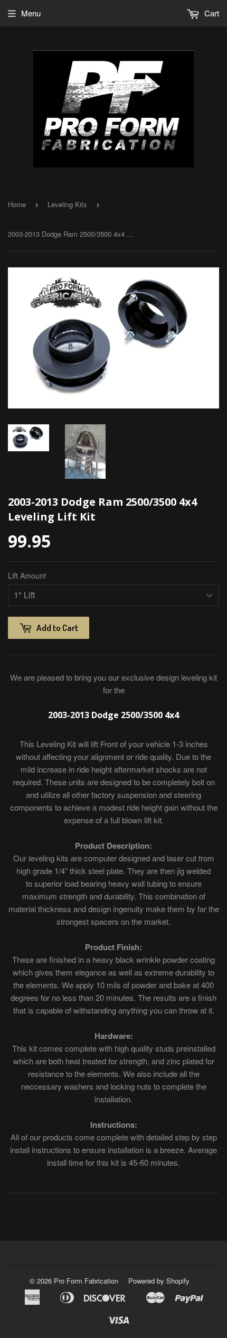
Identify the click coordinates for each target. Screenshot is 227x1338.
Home (17, 204)
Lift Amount (27, 575)
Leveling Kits (67, 204)
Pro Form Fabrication (86, 1281)
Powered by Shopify (159, 1281)
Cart (210, 12)
